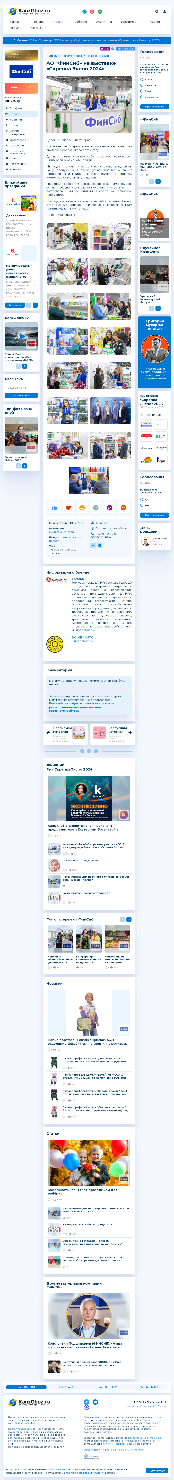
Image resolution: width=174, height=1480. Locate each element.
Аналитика (104, 21)
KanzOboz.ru (31, 1423)
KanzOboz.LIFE (108, 1387)
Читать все (15, 305)
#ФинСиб (56, 553)
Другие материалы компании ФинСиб (74, 1285)
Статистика (17, 152)
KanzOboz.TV (17, 318)
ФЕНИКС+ (146, 482)
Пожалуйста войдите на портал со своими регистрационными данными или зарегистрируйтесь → (82, 707)
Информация (130, 21)
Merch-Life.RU (149, 1387)
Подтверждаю (157, 1470)
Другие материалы (17, 132)
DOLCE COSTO (82, 637)
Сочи (148, 91)
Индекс (99, 11)
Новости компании (87, 56)
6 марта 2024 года (61, 531)
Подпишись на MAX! (84, 11)
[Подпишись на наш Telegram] (86, 1401)
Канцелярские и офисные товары (34, 14)
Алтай (148, 79)
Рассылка (14, 379)
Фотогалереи (19, 140)
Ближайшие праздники (16, 184)
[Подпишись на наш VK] (95, 1401)
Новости (59, 21)
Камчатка (150, 85)
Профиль (16, 108)
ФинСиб (104, 56)
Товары (39, 21)
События (81, 21)
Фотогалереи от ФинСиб (70, 919)
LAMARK (78, 579)
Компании (17, 21)
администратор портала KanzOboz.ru (146, 1406)
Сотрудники (18, 163)
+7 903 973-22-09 (149, 1402)
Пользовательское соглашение (142, 1437)
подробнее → (86, 630)
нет (147, 505)
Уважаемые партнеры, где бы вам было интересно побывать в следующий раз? (154, 68)
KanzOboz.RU (26, 1387)
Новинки (16, 119)
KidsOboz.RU (67, 1387)
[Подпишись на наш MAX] (86, 1406)
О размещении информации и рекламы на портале (113, 1449)
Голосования (152, 52)
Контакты (16, 169)
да (146, 499)
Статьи (14, 125)
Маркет (155, 21)
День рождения (150, 530)
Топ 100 (92, 11)
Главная (53, 56)
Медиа (14, 27)
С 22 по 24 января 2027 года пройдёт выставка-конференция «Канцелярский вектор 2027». (87, 40)
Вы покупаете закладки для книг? (152, 491)
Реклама (35, 27)
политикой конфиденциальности (122, 1443)
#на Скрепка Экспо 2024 (64, 549)
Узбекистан (152, 97)
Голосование (18, 145)
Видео (14, 158)
